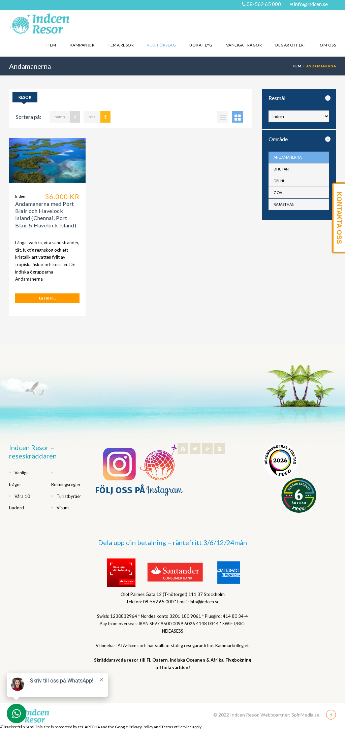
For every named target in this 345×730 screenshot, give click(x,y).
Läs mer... (47, 298)
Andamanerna (288, 157)
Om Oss (328, 44)
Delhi (279, 181)
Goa (278, 192)
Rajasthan (284, 204)
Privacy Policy (141, 726)
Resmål (277, 98)
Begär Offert (290, 44)
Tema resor (121, 44)
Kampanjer (82, 44)
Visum (63, 507)
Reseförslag (161, 44)
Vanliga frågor (244, 44)
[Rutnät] (237, 117)
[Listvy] (222, 117)
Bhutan (281, 169)
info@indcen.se (310, 4)
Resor (25, 97)
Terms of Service (176, 726)
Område (278, 139)
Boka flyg (200, 44)
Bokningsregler (66, 484)
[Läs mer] (47, 163)
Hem (51, 44)
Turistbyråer (69, 496)
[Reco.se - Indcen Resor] (280, 460)
